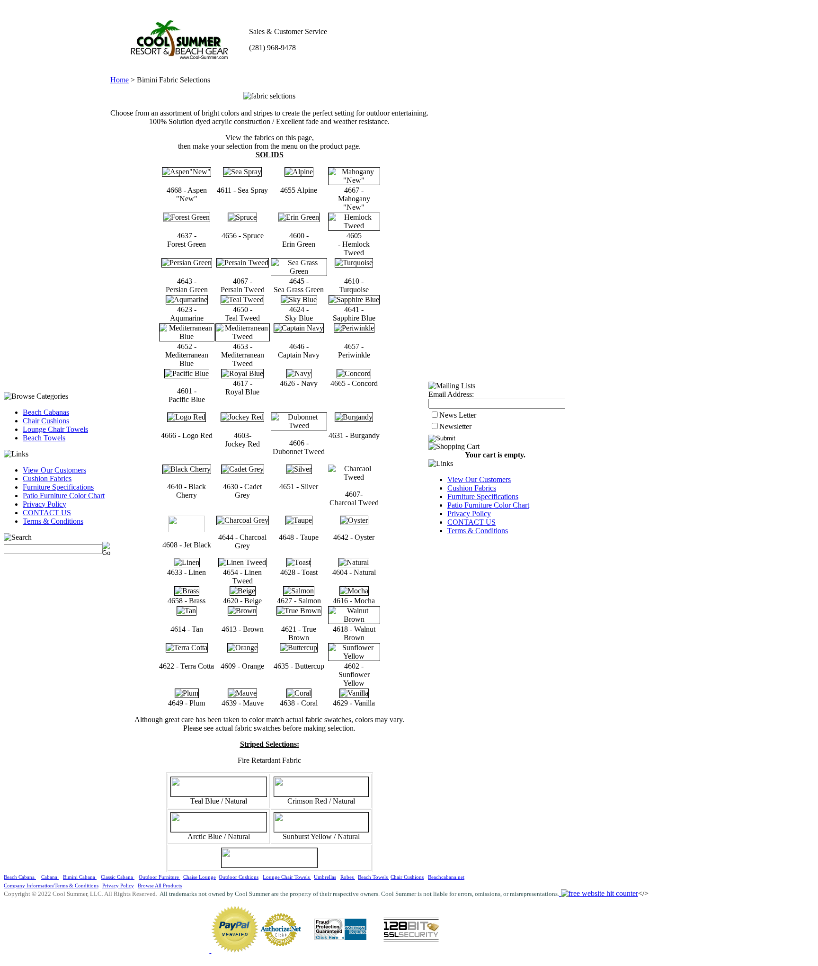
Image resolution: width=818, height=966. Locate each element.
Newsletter (455, 426)
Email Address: (451, 394)
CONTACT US (47, 513)
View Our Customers (54, 470)
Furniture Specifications (58, 487)
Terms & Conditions (53, 521)
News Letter (457, 415)
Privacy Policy (44, 504)
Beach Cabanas (46, 412)
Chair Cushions (46, 421)
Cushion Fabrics (47, 478)
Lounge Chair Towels (55, 429)
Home (119, 80)
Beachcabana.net (446, 877)
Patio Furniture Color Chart (64, 496)
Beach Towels (44, 438)
